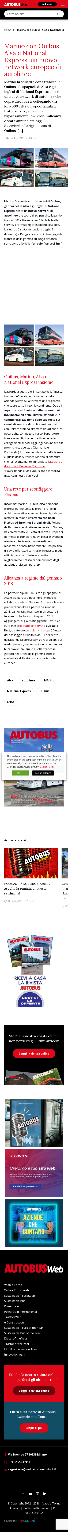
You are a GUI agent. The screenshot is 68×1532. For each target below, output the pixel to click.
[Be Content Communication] (28, 1521)
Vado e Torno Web (16, 1290)
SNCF (10, 702)
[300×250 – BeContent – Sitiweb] (34, 1173)
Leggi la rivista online (34, 1053)
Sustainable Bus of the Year (22, 1333)
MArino (49, 680)
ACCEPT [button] (21, 772)
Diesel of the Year (15, 1338)
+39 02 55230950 (18, 1462)
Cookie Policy (47, 766)
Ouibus (44, 691)
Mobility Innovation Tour (20, 1349)
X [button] (60, 756)
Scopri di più (34, 1428)
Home (7, 30)
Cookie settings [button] (43, 772)
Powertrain (11, 1306)
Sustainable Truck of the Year (23, 1328)
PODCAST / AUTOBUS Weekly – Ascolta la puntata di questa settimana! (28, 888)
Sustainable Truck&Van (19, 1296)
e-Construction (14, 1322)
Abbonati (47, 4)
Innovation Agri (14, 1354)
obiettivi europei (40, 630)
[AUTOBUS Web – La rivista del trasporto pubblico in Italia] (15, 4)
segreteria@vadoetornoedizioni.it (32, 1469)
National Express (19, 691)
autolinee (28, 680)
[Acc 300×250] (34, 1223)
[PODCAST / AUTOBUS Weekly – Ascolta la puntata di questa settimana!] (31, 863)
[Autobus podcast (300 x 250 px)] (34, 1123)
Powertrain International (20, 1312)
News (31, 901)
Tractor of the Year (16, 1344)
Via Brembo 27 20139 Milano (27, 1454)
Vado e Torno (13, 1285)
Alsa (10, 680)
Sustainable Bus (14, 1301)
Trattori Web (12, 1317)
